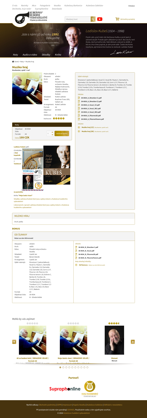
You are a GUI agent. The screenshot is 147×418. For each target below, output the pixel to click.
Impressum (67, 405)
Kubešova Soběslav (94, 5)
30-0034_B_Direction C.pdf (88, 247)
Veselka (57, 5)
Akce (34, 5)
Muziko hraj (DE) (95, 131)
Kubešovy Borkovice (73, 5)
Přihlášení (131, 6)
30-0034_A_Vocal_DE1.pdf (91, 108)
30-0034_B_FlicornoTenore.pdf (89, 258)
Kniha (58, 54)
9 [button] (84, 367)
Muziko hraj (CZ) (95, 127)
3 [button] (66, 367)
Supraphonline (41, 9)
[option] (32, 341)
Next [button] (133, 342)
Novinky (24, 5)
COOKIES (70, 409)
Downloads (57, 9)
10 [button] (87, 367)
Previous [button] (14, 342)
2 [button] (63, 367)
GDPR (59, 405)
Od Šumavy (92, 265)
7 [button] (78, 367)
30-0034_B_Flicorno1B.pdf (88, 254)
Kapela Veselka (79, 405)
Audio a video (30, 54)
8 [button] (81, 367)
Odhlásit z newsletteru (113, 405)
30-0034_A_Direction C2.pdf (91, 101)
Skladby (46, 54)
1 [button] (60, 367)
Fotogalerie (45, 5)
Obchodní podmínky (47, 405)
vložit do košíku (61, 133)
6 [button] (75, 367)
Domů (16, 61)
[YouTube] (99, 19)
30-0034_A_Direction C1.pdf (91, 98)
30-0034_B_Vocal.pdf (86, 251)
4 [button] (69, 367)
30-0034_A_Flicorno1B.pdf (91, 115)
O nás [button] (14, 5)
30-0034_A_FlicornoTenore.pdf (92, 119)
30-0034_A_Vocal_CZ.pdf (90, 105)
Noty (15, 54)
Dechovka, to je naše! (21, 9)
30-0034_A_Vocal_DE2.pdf (91, 112)
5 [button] (72, 367)
